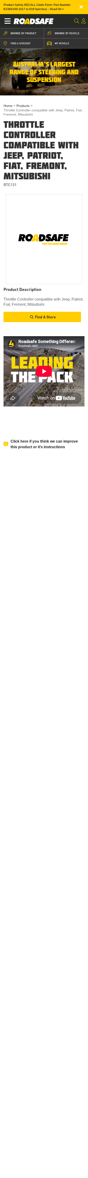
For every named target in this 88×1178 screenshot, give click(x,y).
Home (8, 106)
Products (23, 106)
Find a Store (45, 316)
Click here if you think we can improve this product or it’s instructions (44, 444)
